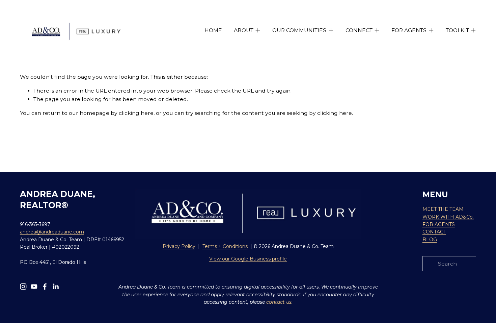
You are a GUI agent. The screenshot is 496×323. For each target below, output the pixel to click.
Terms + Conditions (225, 246)
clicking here (136, 113)
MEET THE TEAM (443, 209)
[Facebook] (45, 286)
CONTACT (434, 232)
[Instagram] (23, 286)
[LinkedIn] (55, 286)
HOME (213, 30)
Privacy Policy (179, 246)
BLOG (429, 240)
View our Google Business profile (248, 259)
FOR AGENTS (438, 224)
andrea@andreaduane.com (52, 232)
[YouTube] (34, 286)
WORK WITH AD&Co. (448, 217)
